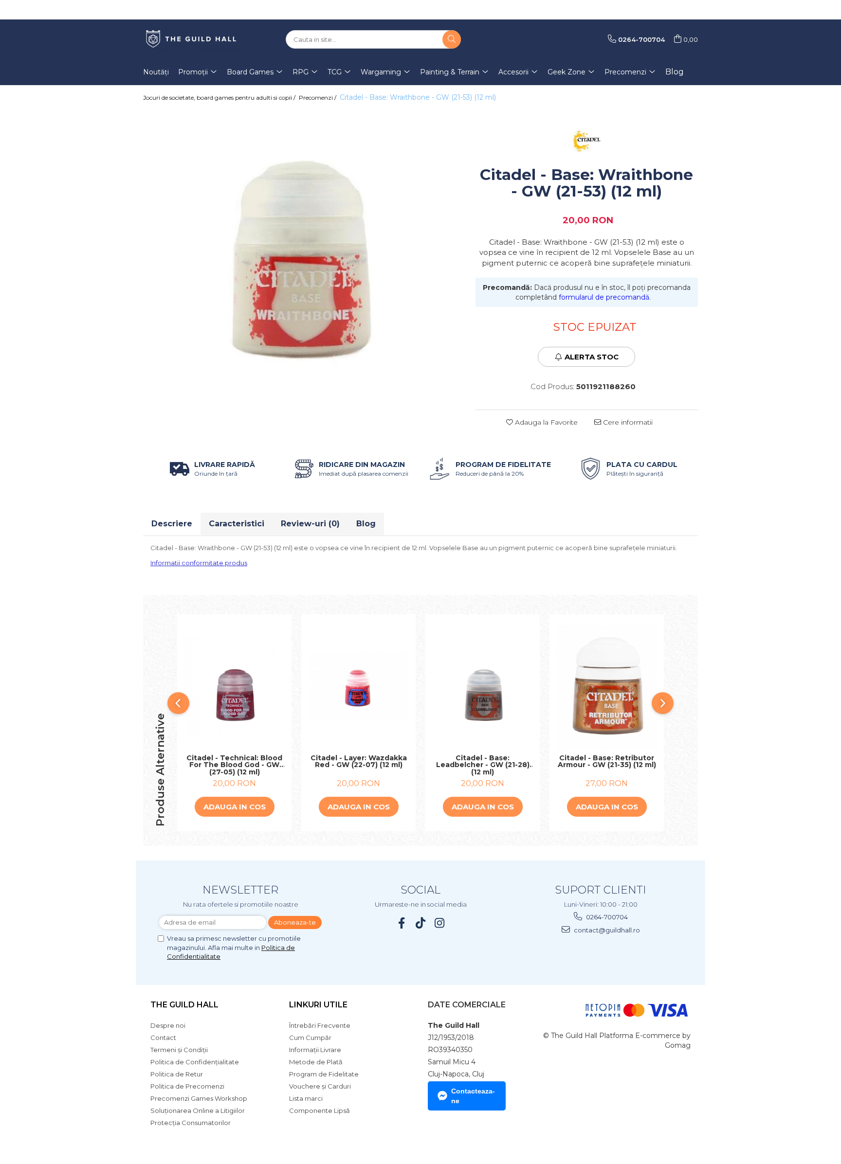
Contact (163, 1037)
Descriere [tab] (171, 523)
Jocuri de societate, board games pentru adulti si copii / (220, 97)
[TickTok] (420, 922)
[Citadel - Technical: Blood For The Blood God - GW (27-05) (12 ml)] (234, 686)
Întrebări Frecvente (319, 1025)
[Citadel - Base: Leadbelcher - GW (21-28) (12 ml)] (482, 686)
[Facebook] (401, 922)
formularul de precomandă (604, 297)
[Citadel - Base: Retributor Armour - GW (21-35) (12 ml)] (607, 687)
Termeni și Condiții (179, 1050)
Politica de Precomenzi (187, 1086)
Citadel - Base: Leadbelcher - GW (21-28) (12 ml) (483, 765)
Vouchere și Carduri (320, 1086)
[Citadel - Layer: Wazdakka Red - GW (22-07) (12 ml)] (358, 687)
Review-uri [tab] (310, 523)
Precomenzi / (318, 97)
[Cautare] (451, 39)
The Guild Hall (184, 1004)
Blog (674, 71)
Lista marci (306, 1098)
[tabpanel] (302, 245)
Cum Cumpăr (310, 1037)
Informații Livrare (315, 1050)
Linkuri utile (318, 1004)
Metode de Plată (316, 1062)
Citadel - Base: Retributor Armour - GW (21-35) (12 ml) (607, 762)
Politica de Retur (176, 1074)
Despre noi (167, 1025)
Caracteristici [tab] (236, 523)
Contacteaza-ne (473, 1096)
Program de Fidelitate (324, 1074)
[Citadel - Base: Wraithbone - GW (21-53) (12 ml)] (302, 245)
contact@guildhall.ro (606, 930)
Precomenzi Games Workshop (198, 1098)
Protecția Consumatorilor (190, 1123)
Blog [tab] (366, 523)
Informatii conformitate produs (198, 563)
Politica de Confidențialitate (194, 1062)
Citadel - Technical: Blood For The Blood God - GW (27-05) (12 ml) (234, 765)
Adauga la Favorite (545, 422)
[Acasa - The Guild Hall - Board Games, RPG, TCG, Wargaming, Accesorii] (191, 39)
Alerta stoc (592, 356)
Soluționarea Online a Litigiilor (197, 1110)
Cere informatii (627, 422)
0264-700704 (606, 917)
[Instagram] (439, 922)
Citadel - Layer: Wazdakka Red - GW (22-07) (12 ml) (359, 762)
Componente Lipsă (319, 1110)
